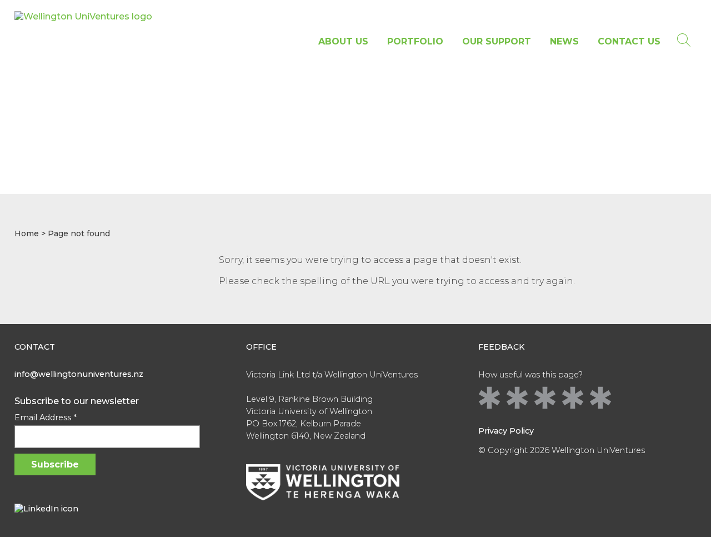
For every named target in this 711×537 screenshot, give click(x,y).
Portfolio (415, 41)
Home (26, 233)
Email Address (45, 417)
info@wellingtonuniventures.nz (78, 374)
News (564, 41)
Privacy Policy (506, 431)
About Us (343, 41)
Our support (496, 41)
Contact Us (629, 41)
